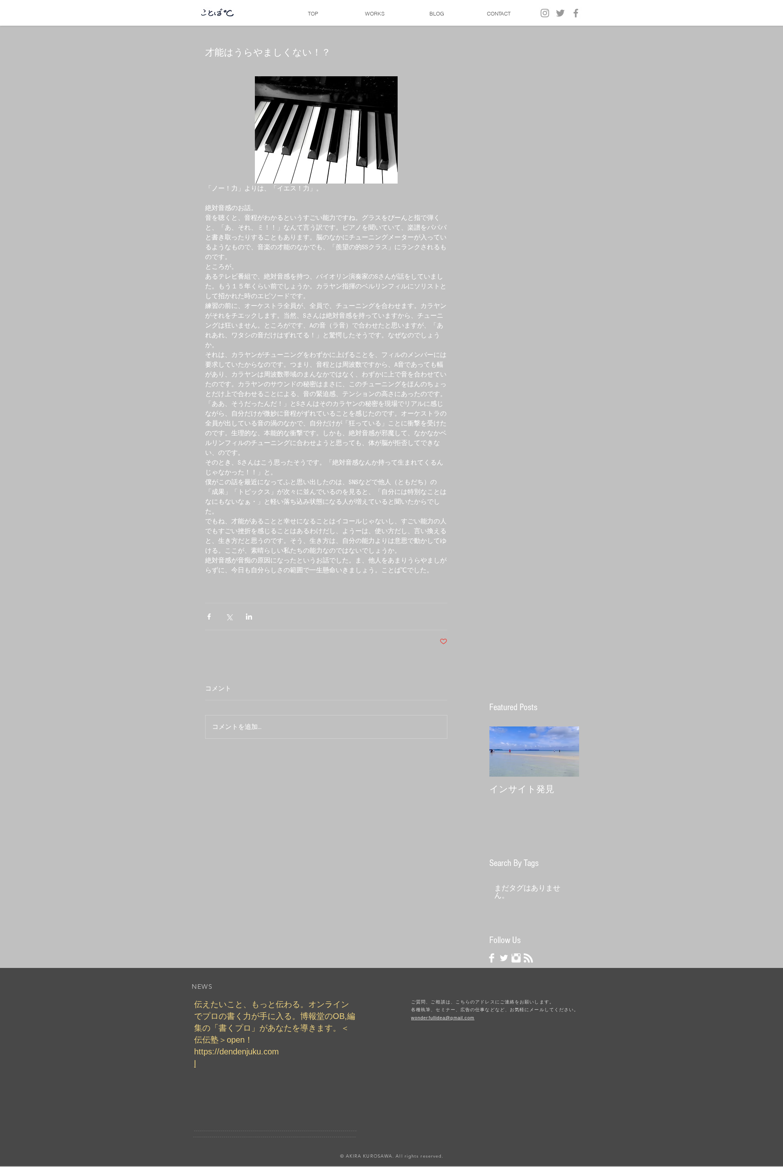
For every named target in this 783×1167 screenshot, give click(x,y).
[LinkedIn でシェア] (249, 616)
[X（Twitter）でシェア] (229, 616)
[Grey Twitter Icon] (560, 13)
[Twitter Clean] (504, 958)
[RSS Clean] (528, 958)
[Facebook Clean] (491, 958)
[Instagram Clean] (516, 958)
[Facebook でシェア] (209, 616)
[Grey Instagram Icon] (545, 13)
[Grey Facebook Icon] (576, 13)
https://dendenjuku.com (236, 1051)
